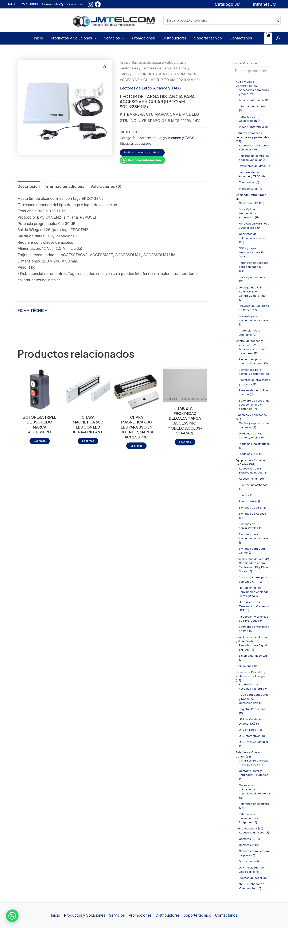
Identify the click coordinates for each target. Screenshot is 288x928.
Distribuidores (167, 915)
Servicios (117, 915)
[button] (227, 4)
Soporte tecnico (197, 915)
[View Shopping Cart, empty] (268, 38)
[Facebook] (98, 4)
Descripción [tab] (28, 186)
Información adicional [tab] (65, 186)
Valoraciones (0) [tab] (105, 186)
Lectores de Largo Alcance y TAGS (150, 88)
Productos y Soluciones (84, 915)
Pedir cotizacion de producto (142, 152)
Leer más (40, 440)
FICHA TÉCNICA (32, 310)
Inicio (124, 62)
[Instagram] (90, 4)
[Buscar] (277, 20)
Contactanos (226, 915)
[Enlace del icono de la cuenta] (278, 38)
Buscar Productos (245, 63)
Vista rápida (39, 407)
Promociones (140, 915)
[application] (94, 38)
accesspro (143, 143)
